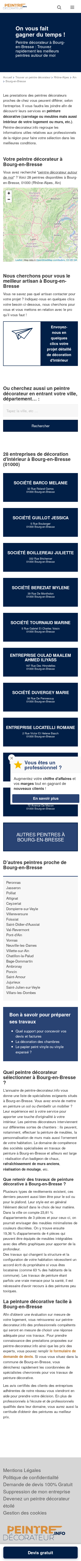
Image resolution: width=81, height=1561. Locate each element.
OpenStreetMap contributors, (51, 260)
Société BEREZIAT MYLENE (40, 587)
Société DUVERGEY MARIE (40, 692)
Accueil (7, 77)
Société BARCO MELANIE (41, 483)
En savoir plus (46, 798)
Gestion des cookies (25, 1512)
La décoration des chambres (38, 1041)
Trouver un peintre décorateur (32, 77)
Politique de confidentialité (31, 1477)
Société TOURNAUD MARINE (40, 622)
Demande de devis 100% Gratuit (37, 1484)
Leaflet (18, 260)
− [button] (8, 199)
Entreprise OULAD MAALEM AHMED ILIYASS (40, 657)
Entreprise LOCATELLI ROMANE (40, 727)
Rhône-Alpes (61, 77)
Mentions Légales (22, 1470)
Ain (74, 77)
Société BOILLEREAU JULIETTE (40, 552)
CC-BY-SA (71, 260)
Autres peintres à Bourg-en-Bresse (40, 837)
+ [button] (8, 193)
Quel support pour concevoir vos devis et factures (41, 1033)
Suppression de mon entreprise (36, 1491)
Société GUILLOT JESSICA (41, 518)
